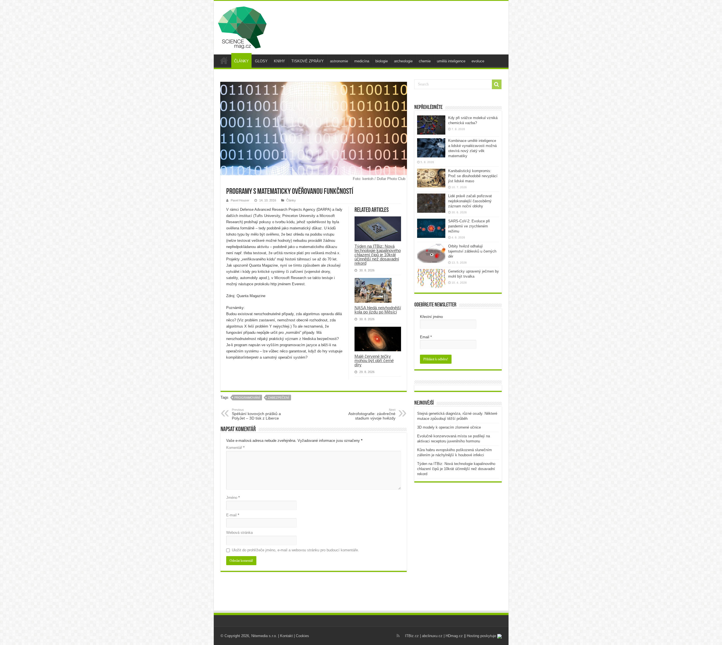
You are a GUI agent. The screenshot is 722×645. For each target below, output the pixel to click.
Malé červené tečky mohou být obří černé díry (374, 360)
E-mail (232, 515)
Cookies (302, 636)
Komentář (235, 448)
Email (426, 337)
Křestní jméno (431, 317)
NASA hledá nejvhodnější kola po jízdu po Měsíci (378, 309)
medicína (361, 61)
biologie (381, 61)
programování (247, 397)
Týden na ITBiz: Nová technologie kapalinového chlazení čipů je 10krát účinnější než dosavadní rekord (378, 255)
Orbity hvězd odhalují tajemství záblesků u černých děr (472, 251)
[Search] (496, 84)
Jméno (233, 497)
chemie (425, 61)
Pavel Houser (240, 200)
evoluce (478, 61)
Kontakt (286, 636)
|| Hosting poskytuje (480, 636)
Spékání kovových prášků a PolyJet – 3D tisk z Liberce (256, 414)
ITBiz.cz (412, 636)
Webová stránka (239, 532)
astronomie (339, 61)
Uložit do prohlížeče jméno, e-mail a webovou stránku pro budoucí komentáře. (295, 550)
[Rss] (398, 635)
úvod (224, 60)
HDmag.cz (454, 636)
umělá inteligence (451, 61)
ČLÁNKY (241, 61)
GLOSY (261, 61)
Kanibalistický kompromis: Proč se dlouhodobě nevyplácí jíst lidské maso (473, 176)
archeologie (403, 61)
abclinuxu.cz (432, 636)
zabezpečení (278, 397)
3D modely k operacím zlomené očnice (449, 427)
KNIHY (279, 61)
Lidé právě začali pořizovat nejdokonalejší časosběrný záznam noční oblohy (470, 201)
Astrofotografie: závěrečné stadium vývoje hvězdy (371, 414)
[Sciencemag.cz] (242, 26)
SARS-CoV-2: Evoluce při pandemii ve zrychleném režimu (469, 226)
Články (291, 200)
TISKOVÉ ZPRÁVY (307, 61)
